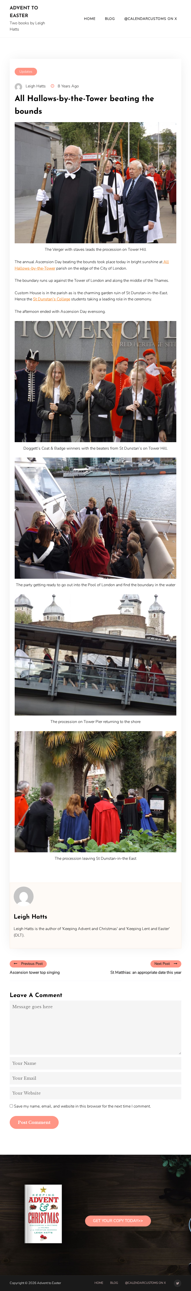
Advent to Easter (24, 12)
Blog (110, 18)
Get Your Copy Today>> (118, 1220)
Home (90, 18)
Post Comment (34, 1122)
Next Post (162, 963)
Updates (25, 71)
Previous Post (32, 963)
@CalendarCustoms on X (150, 18)
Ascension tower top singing (35, 972)
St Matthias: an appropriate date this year (145, 972)
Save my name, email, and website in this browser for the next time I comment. (82, 1106)
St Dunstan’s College (51, 299)
